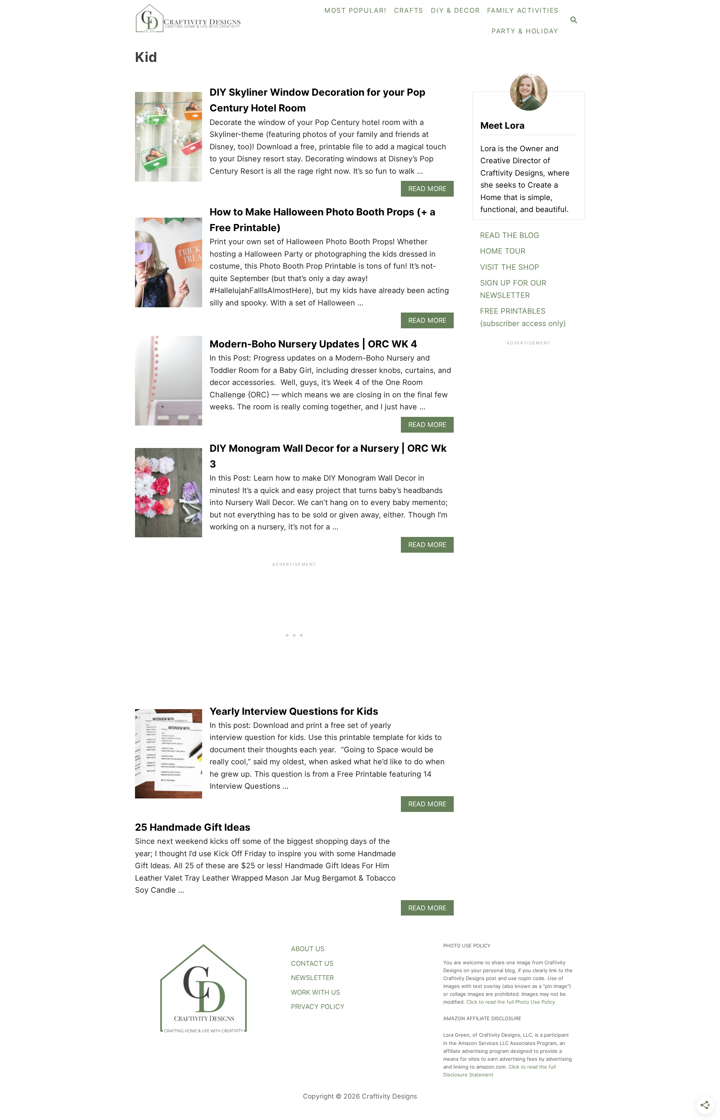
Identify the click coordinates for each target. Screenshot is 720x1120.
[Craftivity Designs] (191, 20)
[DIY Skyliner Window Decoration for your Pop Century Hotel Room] (168, 140)
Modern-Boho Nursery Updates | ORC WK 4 (313, 344)
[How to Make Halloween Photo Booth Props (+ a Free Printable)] (168, 266)
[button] (529, 289)
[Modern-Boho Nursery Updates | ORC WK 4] (168, 384)
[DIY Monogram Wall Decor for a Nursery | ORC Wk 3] (168, 496)
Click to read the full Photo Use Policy (510, 1002)
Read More (430, 190)
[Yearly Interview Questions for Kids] (168, 757)
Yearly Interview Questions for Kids (294, 711)
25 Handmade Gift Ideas (192, 827)
